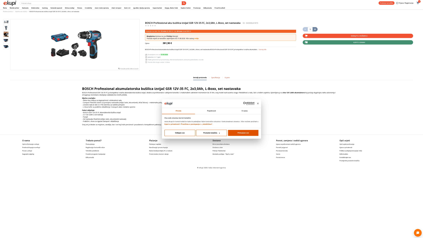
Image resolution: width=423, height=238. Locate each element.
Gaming (45, 8)
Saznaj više (262, 49)
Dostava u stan (218, 147)
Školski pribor (14, 8)
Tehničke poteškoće (92, 151)
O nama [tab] (245, 111)
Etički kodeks (344, 154)
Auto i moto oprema (102, 8)
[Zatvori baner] (258, 103)
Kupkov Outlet (186, 8)
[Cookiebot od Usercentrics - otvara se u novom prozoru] (244, 103)
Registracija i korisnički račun (95, 147)
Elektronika (35, 8)
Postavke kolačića (210, 133)
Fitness (79, 8)
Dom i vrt (127, 8)
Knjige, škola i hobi (171, 8)
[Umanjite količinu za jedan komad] (305, 29)
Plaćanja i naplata (155, 144)
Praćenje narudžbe (386, 3)
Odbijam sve (180, 133)
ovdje (196, 38)
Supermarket (157, 8)
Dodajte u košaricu (359, 36)
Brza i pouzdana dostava (221, 144)
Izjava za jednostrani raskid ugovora (288, 144)
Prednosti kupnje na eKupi (31, 147)
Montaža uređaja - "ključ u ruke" (223, 154)
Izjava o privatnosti (346, 147)
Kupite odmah (359, 42)
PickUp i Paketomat (219, 151)
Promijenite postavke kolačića (349, 161)
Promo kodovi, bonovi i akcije (159, 154)
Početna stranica (8, 11)
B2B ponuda (207, 8)
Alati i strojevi (116, 8)
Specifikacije (215, 77)
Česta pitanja (90, 144)
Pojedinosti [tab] (211, 111)
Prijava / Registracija (406, 3)
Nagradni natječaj (28, 154)
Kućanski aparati (56, 8)
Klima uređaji (69, 8)
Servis (278, 154)
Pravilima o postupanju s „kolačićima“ (196, 124)
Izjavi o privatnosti (172, 124)
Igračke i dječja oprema (141, 8)
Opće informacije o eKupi (30, 144)
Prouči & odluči (220, 8)
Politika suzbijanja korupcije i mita (351, 151)
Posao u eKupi (27, 151)
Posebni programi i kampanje (95, 154)
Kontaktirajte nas (345, 157)
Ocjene (227, 77)
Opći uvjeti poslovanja (347, 144)
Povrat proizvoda (282, 151)
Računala (25, 8)
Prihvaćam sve (243, 133)
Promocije (197, 8)
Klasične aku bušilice (21, 11)
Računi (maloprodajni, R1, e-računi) (160, 151)
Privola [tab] (178, 111)
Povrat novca (280, 157)
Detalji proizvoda (200, 78)
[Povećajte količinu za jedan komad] (315, 29)
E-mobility (88, 8)
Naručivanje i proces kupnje (158, 147)
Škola (5, 8)
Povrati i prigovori (282, 147)
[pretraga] (184, 3)
